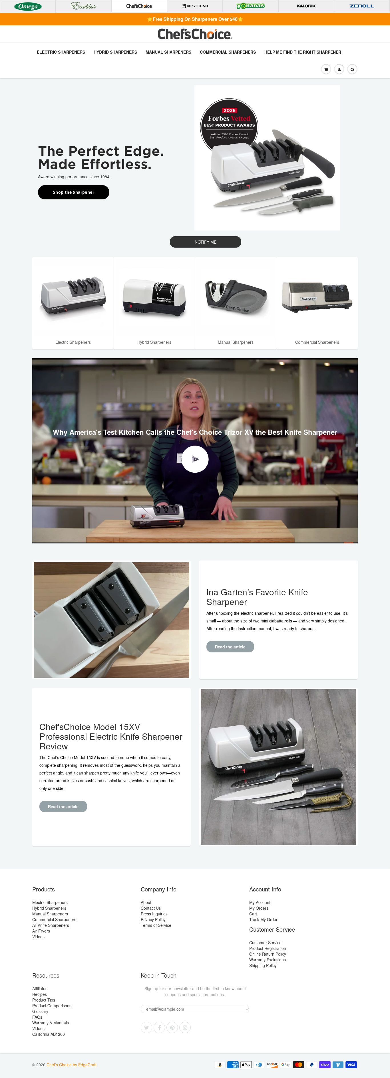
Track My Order (263, 919)
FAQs (37, 1017)
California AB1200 (48, 1034)
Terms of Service (156, 925)
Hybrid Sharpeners (115, 52)
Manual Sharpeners (168, 52)
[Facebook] (159, 1027)
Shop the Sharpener (73, 192)
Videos (38, 936)
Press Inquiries (154, 914)
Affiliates (39, 988)
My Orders (258, 908)
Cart (253, 914)
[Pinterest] (172, 1027)
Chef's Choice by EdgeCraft (72, 1064)
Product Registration (267, 948)
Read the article (230, 647)
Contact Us (151, 908)
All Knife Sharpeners (50, 925)
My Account (259, 902)
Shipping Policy (263, 965)
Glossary (40, 1011)
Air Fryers (41, 931)
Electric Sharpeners (61, 52)
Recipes (39, 994)
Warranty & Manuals (50, 1023)
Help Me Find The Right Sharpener (302, 52)
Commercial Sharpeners (228, 52)
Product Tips (43, 1000)
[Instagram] (185, 1027)
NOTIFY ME (205, 242)
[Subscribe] (247, 1009)
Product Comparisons (51, 1005)
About (146, 902)
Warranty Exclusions (267, 959)
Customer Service (265, 942)
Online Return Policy (267, 954)
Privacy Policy (153, 919)
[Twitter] (146, 1027)
